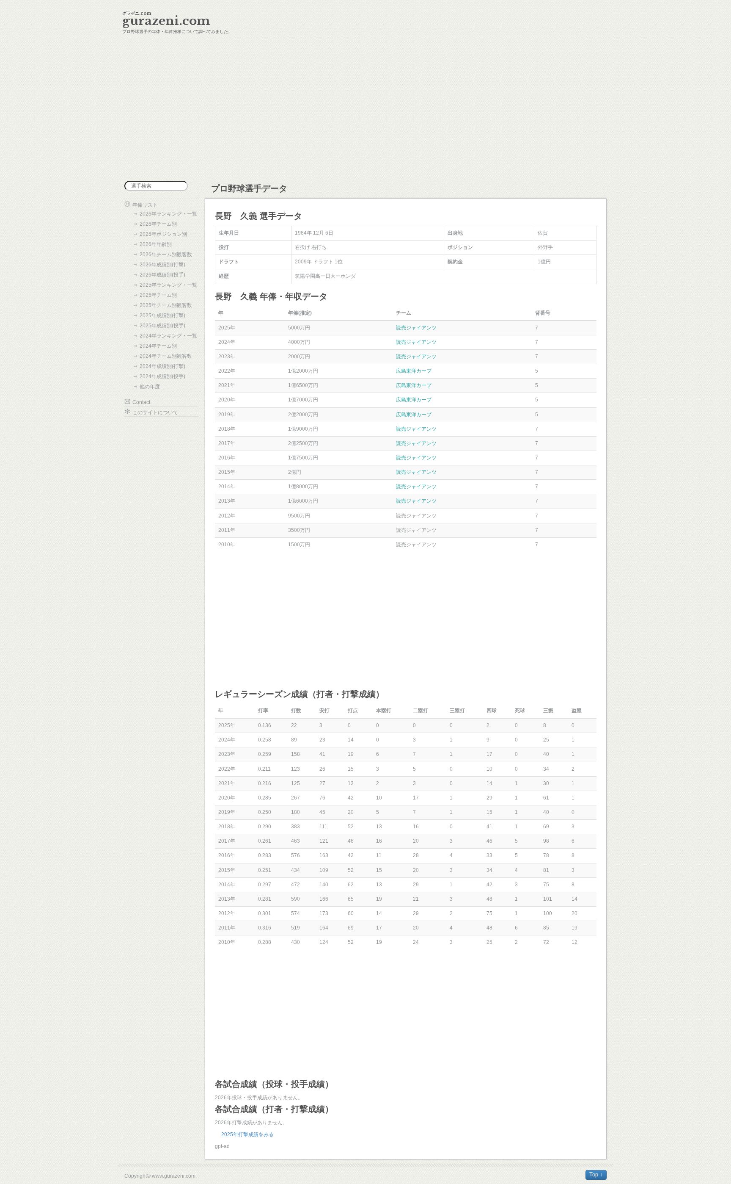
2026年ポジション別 (163, 234)
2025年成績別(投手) (162, 326)
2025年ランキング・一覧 (168, 285)
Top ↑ (596, 1174)
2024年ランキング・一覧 (168, 336)
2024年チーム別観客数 (166, 356)
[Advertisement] (365, 113)
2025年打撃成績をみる (247, 1134)
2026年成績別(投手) (162, 275)
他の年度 (150, 387)
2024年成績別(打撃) (162, 366)
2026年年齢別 (156, 244)
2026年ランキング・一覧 (168, 214)
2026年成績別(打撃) (162, 265)
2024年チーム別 (158, 346)
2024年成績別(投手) (162, 376)
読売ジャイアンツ (416, 328)
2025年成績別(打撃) (162, 315)
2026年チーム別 (158, 224)
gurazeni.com (166, 21)
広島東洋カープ (413, 371)
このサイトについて (155, 412)
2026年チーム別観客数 (166, 254)
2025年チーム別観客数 (166, 305)
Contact (141, 402)
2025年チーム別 (158, 295)
